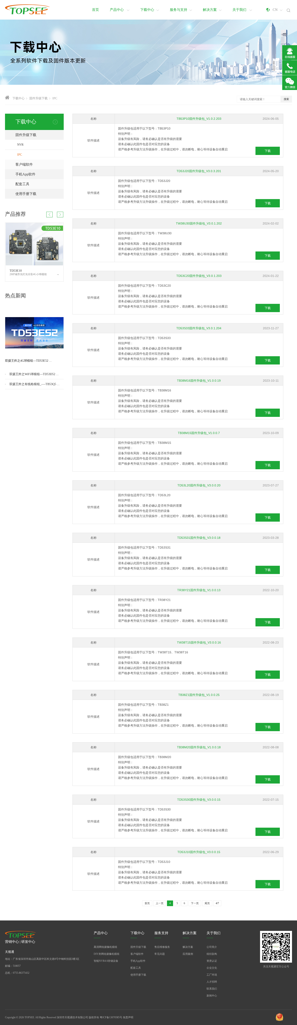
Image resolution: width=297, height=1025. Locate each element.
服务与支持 (178, 10)
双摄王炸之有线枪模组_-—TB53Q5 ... (34, 384)
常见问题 (159, 953)
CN (275, 10)
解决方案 (210, 10)
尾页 (207, 903)
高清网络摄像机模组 (105, 946)
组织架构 (212, 953)
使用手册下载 (39, 194)
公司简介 (212, 946)
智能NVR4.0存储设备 (106, 960)
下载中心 (147, 10)
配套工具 (39, 184)
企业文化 (212, 967)
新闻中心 (212, 995)
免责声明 (128, 1017)
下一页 (195, 903)
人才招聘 (212, 981)
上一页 (160, 903)
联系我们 (212, 988)
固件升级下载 (39, 135)
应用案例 (188, 953)
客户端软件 (39, 164)
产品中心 (117, 10)
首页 (95, 10)
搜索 (286, 99)
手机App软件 (39, 174)
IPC (19, 154)
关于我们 (239, 10)
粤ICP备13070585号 (111, 1017)
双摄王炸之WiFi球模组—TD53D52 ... (34, 374)
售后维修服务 (162, 946)
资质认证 (212, 960)
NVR (20, 144)
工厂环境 (212, 974)
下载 (268, 151)
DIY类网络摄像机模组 (106, 953)
